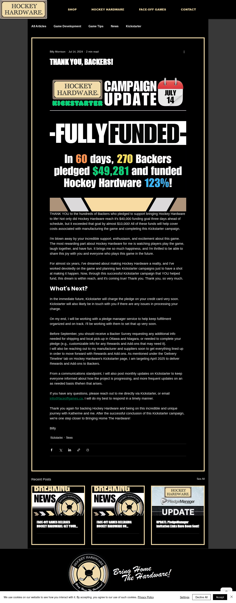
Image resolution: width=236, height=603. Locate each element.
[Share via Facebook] (51, 450)
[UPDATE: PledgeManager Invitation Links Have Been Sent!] (178, 501)
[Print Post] (87, 450)
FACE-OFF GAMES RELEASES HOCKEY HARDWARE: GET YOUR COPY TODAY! (56, 524)
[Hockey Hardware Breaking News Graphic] (58, 501)
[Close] (231, 597)
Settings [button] (184, 597)
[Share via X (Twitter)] (60, 450)
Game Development (67, 26)
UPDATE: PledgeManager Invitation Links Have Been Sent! (177, 524)
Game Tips (95, 26)
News (115, 26)
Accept (220, 597)
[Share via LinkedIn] (69, 450)
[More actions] (184, 51)
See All (201, 478)
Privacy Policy (146, 597)
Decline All (201, 597)
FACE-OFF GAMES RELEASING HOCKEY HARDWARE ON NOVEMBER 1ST (114, 524)
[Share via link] (78, 450)
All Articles (38, 26)
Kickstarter (133, 26)
